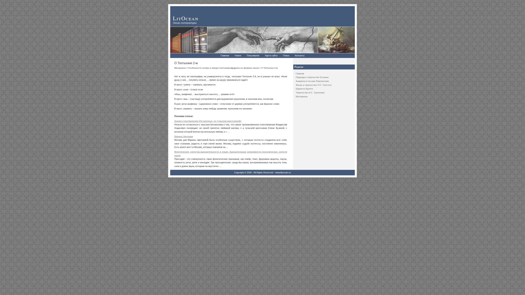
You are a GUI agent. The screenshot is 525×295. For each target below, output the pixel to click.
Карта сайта (271, 55)
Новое (238, 55)
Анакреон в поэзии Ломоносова (312, 81)
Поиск (286, 55)
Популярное (253, 55)
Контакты (300, 55)
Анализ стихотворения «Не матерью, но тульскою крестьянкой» (207, 121)
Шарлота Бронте (304, 88)
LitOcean (186, 18)
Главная (225, 55)
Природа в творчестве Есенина (312, 77)
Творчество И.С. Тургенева (310, 92)
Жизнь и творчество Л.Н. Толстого (314, 85)
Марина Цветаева (183, 136)
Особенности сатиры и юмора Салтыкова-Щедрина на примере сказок (223, 68)
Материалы (302, 96)
